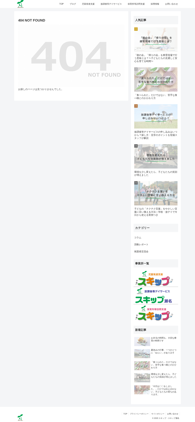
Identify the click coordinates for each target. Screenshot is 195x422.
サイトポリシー (157, 414)
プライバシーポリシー (139, 414)
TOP (125, 414)
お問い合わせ (172, 414)
